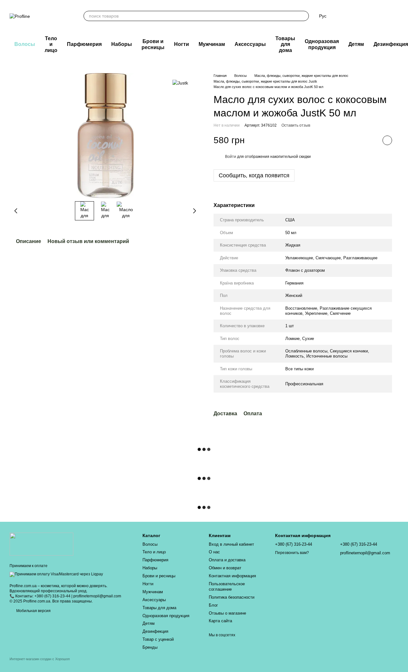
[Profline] (41, 544)
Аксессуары (250, 44)
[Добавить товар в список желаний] (387, 140)
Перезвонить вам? (292, 552)
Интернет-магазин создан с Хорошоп (40, 659)
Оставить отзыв (295, 125)
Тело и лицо (51, 44)
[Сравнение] (344, 16)
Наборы (121, 44)
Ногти (181, 44)
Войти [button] (230, 156)
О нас (214, 552)
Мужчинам (212, 44)
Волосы (24, 44)
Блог (213, 605)
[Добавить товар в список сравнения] (371, 140)
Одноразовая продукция (322, 44)
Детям (356, 44)
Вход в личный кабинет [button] (231, 544)
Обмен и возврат (225, 567)
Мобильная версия (33, 611)
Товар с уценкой (158, 639)
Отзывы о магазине (227, 613)
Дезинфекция (155, 631)
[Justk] (180, 82)
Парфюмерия (84, 44)
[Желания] (360, 16)
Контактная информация (232, 575)
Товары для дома (285, 44)
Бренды (149, 647)
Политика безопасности (231, 597)
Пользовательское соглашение (227, 586)
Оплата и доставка (227, 560)
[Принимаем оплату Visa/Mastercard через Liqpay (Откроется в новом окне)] (56, 574)
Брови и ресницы (153, 44)
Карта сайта (220, 620)
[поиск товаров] (304, 16)
